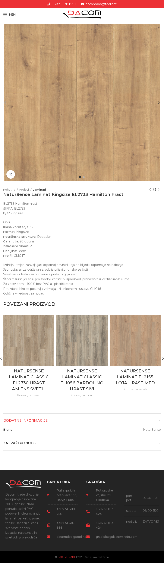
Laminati (39, 189)
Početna (9, 189)
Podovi (24, 189)
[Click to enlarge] (10, 174)
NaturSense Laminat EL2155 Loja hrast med (135, 376)
